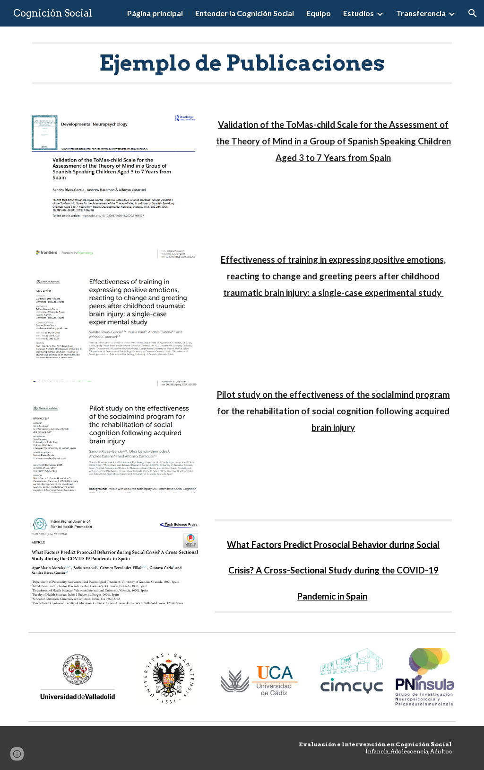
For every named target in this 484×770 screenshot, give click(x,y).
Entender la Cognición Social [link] (244, 13)
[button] (472, 13)
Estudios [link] (358, 13)
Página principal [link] (155, 13)
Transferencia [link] (421, 13)
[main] (242, 63)
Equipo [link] (318, 13)
